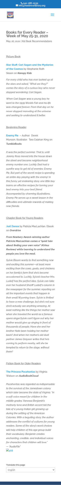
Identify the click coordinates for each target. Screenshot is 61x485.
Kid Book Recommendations (37, 41)
